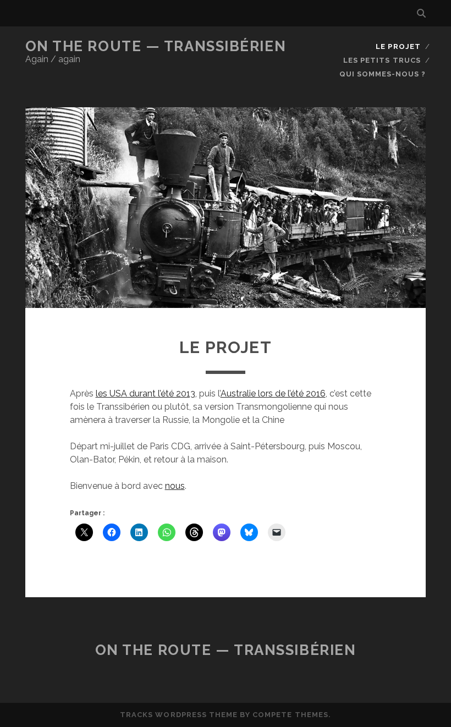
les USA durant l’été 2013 (145, 393)
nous (175, 486)
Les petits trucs (382, 60)
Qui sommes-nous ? (382, 74)
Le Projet (398, 46)
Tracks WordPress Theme (179, 715)
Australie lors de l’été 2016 (273, 393)
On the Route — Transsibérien (156, 46)
